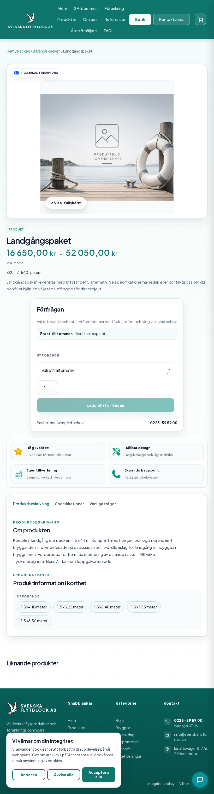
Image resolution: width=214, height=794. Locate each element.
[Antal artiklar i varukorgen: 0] (200, 19)
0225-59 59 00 (163, 422)
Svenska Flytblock (27, 27)
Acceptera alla (98, 774)
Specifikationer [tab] (69, 503)
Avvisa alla (64, 774)
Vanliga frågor (103, 503)
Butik (140, 19)
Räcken (23, 51)
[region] (63, 760)
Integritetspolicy (161, 783)
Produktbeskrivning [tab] (31, 503)
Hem (11, 51)
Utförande (48, 355)
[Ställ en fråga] (200, 780)
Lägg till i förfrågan (105, 404)
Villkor (184, 783)
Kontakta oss (171, 19)
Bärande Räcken (47, 51)
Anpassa (29, 774)
